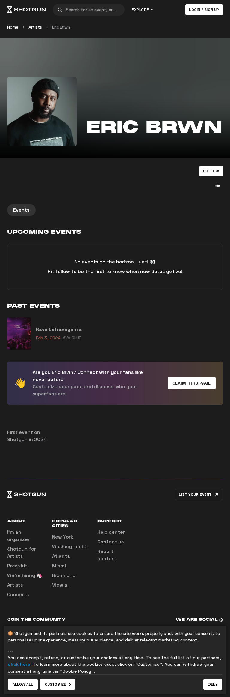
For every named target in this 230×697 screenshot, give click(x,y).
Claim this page (191, 383)
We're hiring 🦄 (24, 575)
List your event (195, 494)
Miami (59, 566)
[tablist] (115, 210)
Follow (211, 171)
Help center (111, 532)
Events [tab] (21, 210)
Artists (35, 27)
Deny (212, 684)
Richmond (63, 575)
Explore (140, 9)
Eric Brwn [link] (61, 27)
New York (62, 537)
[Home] (26, 9)
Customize (55, 684)
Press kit (17, 566)
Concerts (18, 594)
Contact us (110, 542)
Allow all (23, 684)
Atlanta (61, 556)
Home (12, 27)
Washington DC (69, 546)
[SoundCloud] (217, 185)
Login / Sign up (204, 9)
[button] (211, 171)
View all (61, 585)
